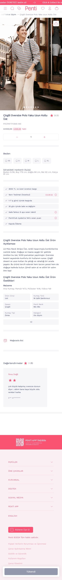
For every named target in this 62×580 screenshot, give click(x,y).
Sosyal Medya (15, 497)
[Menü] (5, 8)
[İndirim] (19, 8)
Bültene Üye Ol (22, 530)
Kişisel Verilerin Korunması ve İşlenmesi (27, 544)
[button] (24, 107)
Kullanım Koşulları (17, 558)
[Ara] (12, 8)
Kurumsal (13, 480)
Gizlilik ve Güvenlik (17, 554)
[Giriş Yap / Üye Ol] (50, 8)
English (12, 516)
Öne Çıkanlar (15, 471)
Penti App (13, 506)
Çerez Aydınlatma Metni (19, 549)
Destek (12, 489)
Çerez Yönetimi (15, 563)
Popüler (12, 462)
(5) (56, 115)
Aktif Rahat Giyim (8, 14)
